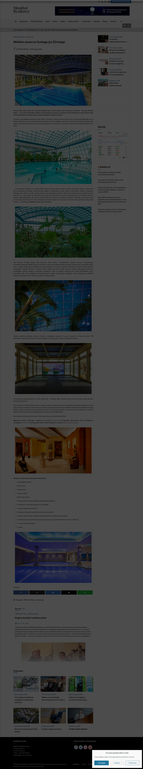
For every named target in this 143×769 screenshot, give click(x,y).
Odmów (117, 763)
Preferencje (133, 763)
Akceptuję (101, 763)
